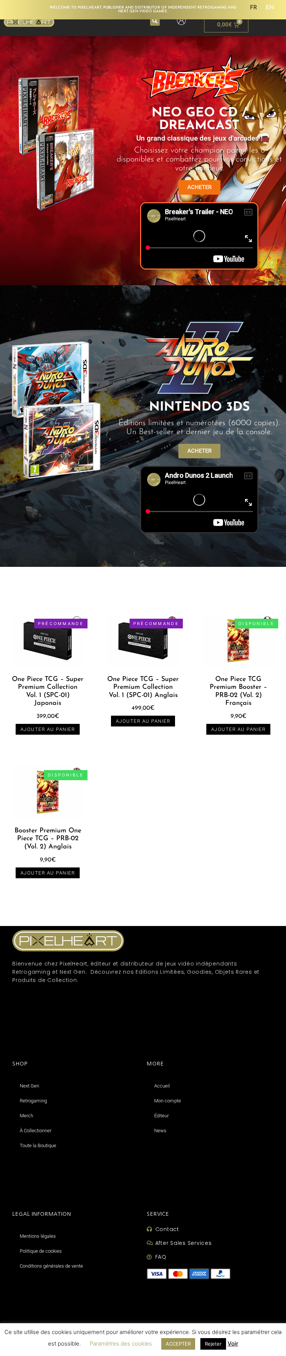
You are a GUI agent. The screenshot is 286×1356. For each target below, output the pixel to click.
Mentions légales (38, 1236)
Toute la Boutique (38, 1145)
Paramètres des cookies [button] (121, 1343)
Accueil (162, 1086)
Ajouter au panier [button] (47, 729)
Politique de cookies (41, 1251)
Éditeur (161, 1115)
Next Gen (29, 1086)
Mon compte (167, 1101)
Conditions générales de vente (51, 1266)
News (160, 1130)
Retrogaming (33, 1101)
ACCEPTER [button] (178, 1344)
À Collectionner (35, 1130)
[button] (155, 21)
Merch (26, 1115)
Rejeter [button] (213, 1344)
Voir (233, 1343)
